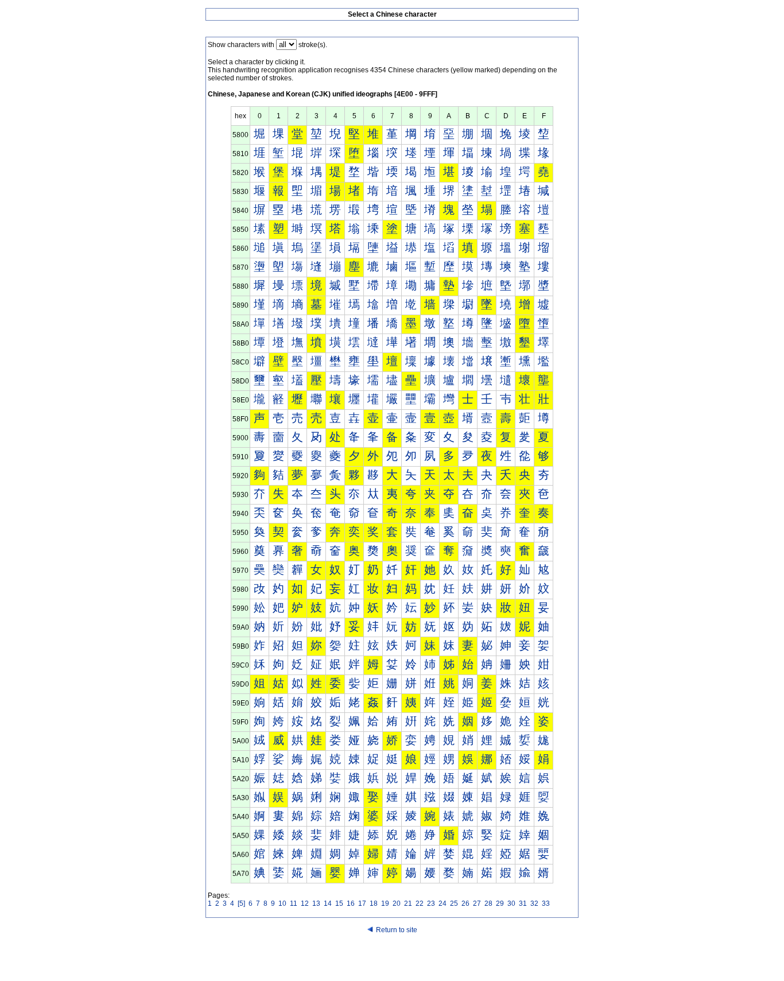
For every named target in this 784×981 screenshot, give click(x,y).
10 (282, 903)
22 (420, 903)
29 (500, 903)
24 (442, 903)
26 (465, 903)
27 (477, 903)
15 (339, 903)
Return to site (396, 930)
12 (305, 903)
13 (316, 903)
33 (546, 903)
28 (488, 903)
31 (523, 903)
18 (374, 903)
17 (362, 903)
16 (351, 903)
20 (397, 903)
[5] (241, 903)
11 (293, 903)
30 (511, 903)
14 (328, 903)
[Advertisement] (392, 959)
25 (454, 903)
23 (431, 903)
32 (534, 903)
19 (385, 903)
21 (408, 903)
